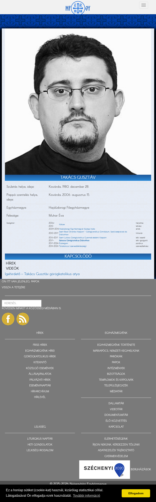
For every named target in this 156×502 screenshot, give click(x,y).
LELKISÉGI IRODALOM (40, 450)
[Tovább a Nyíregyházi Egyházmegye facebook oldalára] (8, 319)
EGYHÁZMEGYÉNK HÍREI (40, 351)
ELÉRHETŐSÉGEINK (116, 439)
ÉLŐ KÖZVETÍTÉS (116, 421)
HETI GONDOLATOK (40, 445)
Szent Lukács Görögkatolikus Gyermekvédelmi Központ (82, 237)
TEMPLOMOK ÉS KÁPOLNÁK (116, 380)
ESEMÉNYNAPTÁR (40, 386)
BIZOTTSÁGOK (116, 374)
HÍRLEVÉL (40, 397)
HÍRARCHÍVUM (40, 392)
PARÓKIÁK (116, 357)
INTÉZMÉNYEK (116, 368)
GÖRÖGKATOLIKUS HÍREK (40, 357)
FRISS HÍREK (40, 345)
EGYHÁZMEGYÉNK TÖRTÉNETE (116, 345)
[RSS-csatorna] (22, 319)
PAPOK (35, 282)
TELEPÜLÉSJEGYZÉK (116, 386)
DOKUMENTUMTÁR (116, 415)
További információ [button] (86, 495)
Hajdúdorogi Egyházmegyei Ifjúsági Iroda (77, 229)
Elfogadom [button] (135, 493)
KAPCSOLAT (116, 427)
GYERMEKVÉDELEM (116, 456)
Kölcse (62, 224)
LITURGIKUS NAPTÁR (40, 439)
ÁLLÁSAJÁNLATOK (40, 374)
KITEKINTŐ (40, 362)
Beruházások (141, 469)
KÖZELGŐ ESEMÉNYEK (40, 368)
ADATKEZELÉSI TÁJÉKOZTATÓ (116, 450)
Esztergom (63, 243)
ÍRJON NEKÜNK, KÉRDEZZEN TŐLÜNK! (116, 445)
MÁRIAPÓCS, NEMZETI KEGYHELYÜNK (116, 351)
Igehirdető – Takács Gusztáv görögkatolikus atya (42, 274)
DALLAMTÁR (116, 404)
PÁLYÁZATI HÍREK (40, 380)
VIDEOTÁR (116, 409)
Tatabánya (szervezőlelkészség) (73, 246)
